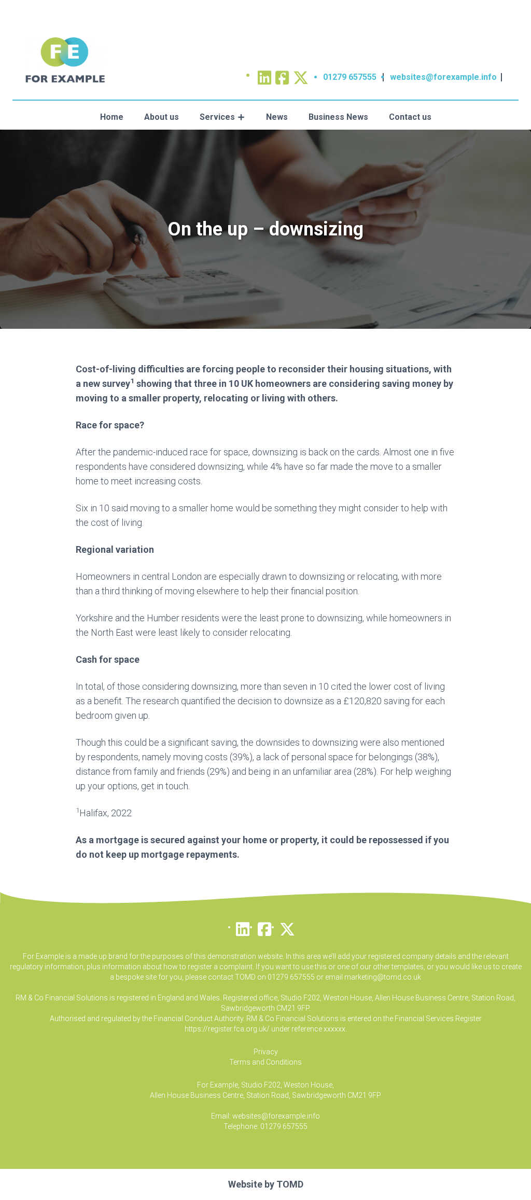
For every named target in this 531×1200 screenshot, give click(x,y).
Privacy (266, 1052)
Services (217, 117)
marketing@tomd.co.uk (382, 977)
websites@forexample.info (443, 77)
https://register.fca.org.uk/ (227, 1029)
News (277, 117)
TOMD (289, 1184)
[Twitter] (301, 74)
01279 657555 (349, 77)
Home (111, 117)
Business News (338, 117)
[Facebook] (264, 927)
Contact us (410, 117)
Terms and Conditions (265, 1062)
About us (161, 117)
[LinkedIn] (242, 927)
